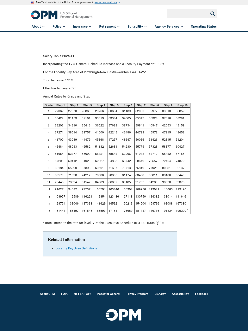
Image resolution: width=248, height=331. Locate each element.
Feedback (201, 293)
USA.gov (160, 293)
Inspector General (108, 293)
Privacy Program (137, 293)
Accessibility (180, 293)
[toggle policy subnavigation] (64, 26)
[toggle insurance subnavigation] (90, 26)
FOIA (64, 293)
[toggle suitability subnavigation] (145, 26)
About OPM (47, 293)
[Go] (212, 13)
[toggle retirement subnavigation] (118, 26)
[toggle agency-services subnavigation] (182, 26)
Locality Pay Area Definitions (76, 248)
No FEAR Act (82, 293)
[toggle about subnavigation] (43, 26)
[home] (61, 17)
